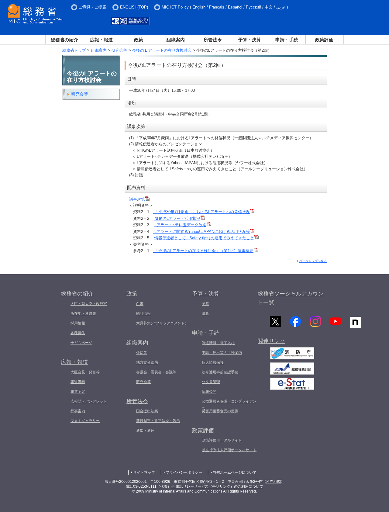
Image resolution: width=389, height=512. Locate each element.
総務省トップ (74, 50)
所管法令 (213, 39)
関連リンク (271, 341)
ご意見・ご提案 (92, 7)
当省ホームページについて (234, 472)
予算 (205, 304)
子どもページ (81, 343)
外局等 (141, 353)
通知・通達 (145, 430)
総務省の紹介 (64, 39)
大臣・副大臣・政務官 (89, 304)
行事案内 (78, 411)
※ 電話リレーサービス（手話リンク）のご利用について (217, 486)
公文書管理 (211, 382)
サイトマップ (144, 472)
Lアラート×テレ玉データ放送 (180, 225)
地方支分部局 (147, 362)
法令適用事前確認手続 (220, 372)
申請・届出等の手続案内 (222, 353)
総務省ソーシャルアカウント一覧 (290, 298)
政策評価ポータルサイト (222, 440)
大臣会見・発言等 (85, 372)
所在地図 (273, 481)
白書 (139, 304)
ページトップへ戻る (313, 261)
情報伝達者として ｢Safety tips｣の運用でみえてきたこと (204, 238)
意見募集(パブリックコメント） (162, 323)
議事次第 (137, 199)
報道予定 (78, 391)
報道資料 (78, 382)
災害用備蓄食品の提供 (220, 411)
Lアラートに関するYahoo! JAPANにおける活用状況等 (201, 231)
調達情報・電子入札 (218, 343)
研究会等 (119, 50)
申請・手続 (286, 39)
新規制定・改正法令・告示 (158, 421)
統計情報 (143, 313)
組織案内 (176, 39)
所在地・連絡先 (83, 313)
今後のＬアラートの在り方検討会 (161, 50)
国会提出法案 (147, 411)
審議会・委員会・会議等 (156, 372)
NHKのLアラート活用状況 (177, 218)
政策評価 (324, 39)
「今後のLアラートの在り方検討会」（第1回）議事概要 (203, 250)
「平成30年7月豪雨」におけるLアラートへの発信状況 (201, 211)
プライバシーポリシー (184, 472)
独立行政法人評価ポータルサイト (229, 450)
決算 (205, 313)
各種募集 (78, 333)
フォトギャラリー (85, 421)
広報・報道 (101, 39)
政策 (138, 39)
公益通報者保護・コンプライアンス (229, 405)
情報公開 (209, 391)
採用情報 (78, 323)
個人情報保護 (213, 362)
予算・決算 (249, 39)
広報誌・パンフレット (89, 401)
